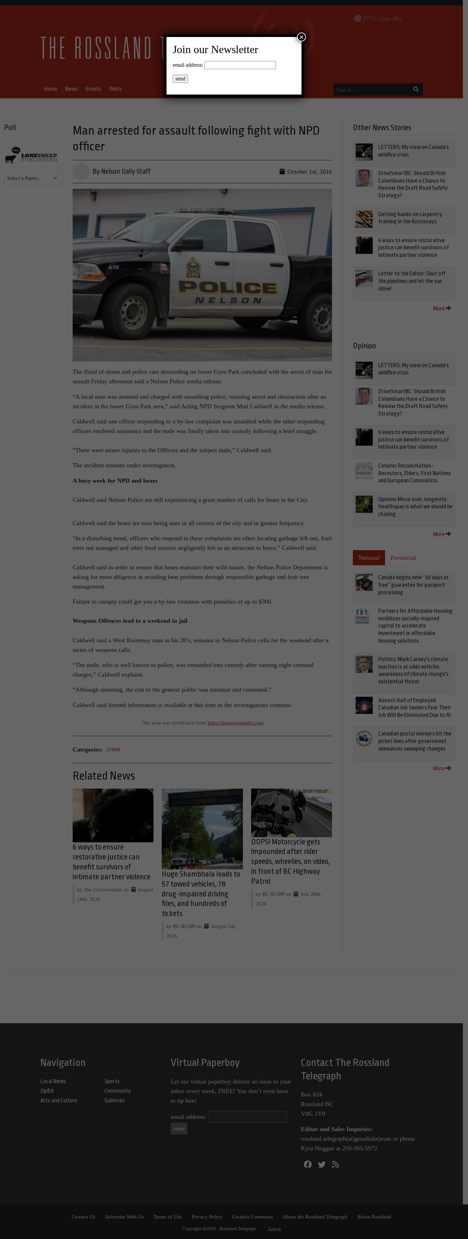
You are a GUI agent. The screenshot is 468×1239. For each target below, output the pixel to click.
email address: (188, 65)
